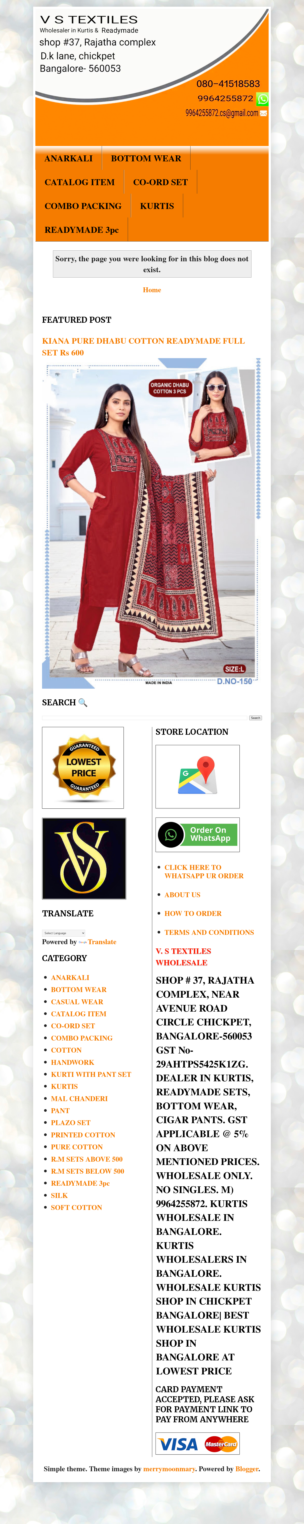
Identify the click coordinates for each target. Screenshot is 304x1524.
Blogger (246, 1468)
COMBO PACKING (83, 205)
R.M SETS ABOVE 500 (87, 1159)
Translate (102, 941)
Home (152, 289)
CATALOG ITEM (80, 181)
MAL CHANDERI (79, 1098)
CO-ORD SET (160, 181)
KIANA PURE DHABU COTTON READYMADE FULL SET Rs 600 (143, 346)
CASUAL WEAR (77, 1001)
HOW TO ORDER (193, 913)
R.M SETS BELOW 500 (87, 1171)
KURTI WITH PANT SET (91, 1074)
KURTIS (157, 205)
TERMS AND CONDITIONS (209, 932)
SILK (59, 1195)
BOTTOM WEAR (146, 157)
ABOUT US (182, 894)
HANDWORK (72, 1062)
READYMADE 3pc (82, 229)
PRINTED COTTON (83, 1134)
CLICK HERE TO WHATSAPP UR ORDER (204, 871)
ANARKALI (68, 157)
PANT (60, 1110)
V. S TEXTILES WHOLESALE (183, 956)
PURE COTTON (77, 1146)
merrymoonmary (169, 1468)
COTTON (66, 1050)
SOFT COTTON (76, 1207)
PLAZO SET (71, 1122)
